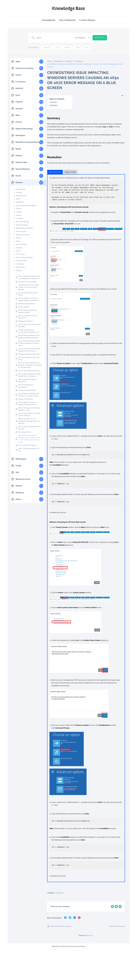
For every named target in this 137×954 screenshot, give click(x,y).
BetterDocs (89, 935)
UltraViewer (20, 264)
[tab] (55, 172)
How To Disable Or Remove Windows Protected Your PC (27, 403)
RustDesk (19, 248)
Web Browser (20, 267)
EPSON (18, 209)
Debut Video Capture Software (26, 205)
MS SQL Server (21, 231)
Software (69, 61)
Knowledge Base (68, 8)
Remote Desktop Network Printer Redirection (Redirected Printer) (29, 336)
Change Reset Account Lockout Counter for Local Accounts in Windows (28, 287)
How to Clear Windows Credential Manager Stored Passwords (29, 350)
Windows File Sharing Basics (27, 282)
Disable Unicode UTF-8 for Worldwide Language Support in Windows (29, 421)
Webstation (58, 61)
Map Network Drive (24, 432)
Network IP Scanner (22, 234)
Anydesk (19, 192)
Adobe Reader (21, 189)
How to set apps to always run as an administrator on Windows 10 (29, 277)
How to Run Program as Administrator (26, 386)
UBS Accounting (21, 260)
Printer (18, 241)
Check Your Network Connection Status (28, 358)
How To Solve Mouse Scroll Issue (29, 370)
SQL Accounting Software (24, 257)
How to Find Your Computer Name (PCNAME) (29, 325)
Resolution (53, 105)
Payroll (18, 238)
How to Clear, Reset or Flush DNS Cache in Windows (29, 414)
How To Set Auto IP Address (27, 445)
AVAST (18, 199)
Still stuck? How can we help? (61, 926)
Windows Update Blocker (26, 303)
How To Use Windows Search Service (28, 294)
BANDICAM (19, 202)
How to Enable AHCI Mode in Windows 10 (27, 380)
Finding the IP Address (25, 321)
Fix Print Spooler (23, 307)
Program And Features (25, 399)
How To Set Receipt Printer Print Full (28, 450)
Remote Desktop (21, 244)
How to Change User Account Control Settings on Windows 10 (28, 299)
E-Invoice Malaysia (87, 20)
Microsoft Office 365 (22, 221)
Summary (53, 102)
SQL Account (20, 254)
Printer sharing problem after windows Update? (27, 311)
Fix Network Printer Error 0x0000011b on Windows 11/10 (28, 331)
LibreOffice (19, 218)
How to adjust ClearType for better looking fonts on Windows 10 (29, 375)
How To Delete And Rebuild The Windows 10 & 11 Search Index (28, 395)
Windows (19, 270)
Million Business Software (24, 228)
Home (49, 61)
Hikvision (19, 215)
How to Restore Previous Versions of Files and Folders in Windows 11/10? (29, 343)
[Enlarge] (120, 230)
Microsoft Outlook (22, 225)
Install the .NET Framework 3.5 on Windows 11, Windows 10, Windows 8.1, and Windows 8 (29, 365)
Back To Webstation (67, 20)
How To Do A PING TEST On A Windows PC (28, 317)
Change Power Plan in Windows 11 (29, 354)
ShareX (18, 251)
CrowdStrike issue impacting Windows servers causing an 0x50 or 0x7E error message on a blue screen (29, 438)
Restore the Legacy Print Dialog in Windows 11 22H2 (29, 409)
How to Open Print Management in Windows (29, 428)
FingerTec (19, 212)
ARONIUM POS (21, 195)
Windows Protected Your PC (27, 390)
